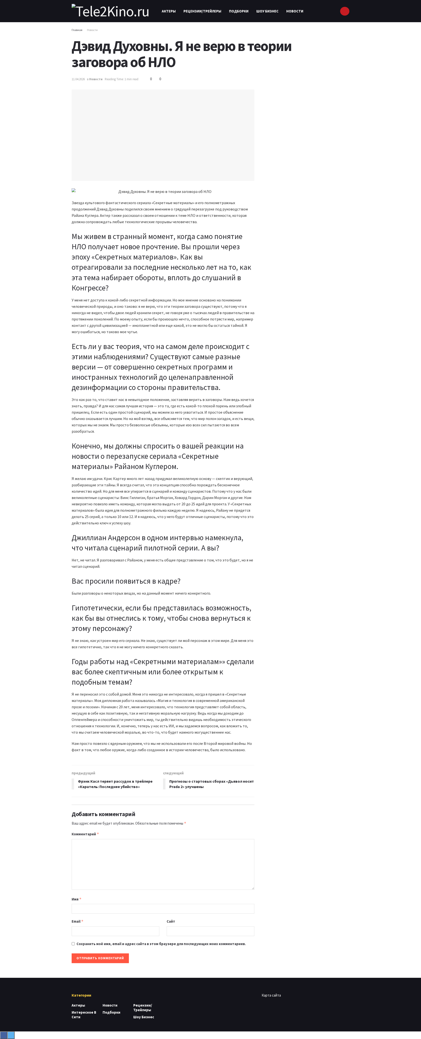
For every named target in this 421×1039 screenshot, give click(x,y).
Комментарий (85, 834)
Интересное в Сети (84, 1014)
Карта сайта (271, 995)
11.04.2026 (78, 79)
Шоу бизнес (267, 11)
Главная (77, 30)
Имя (77, 899)
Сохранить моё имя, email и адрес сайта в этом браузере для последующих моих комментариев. (161, 943)
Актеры (169, 11)
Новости (294, 11)
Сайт (171, 921)
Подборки (239, 11)
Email (78, 921)
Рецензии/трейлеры (202, 11)
